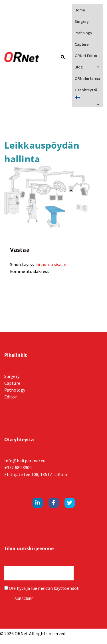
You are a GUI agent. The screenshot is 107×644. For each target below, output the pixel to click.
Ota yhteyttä (86, 89)
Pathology (83, 32)
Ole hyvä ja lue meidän (43, 588)
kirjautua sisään (50, 264)
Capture (82, 44)
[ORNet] (24, 57)
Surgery (82, 21)
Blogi (79, 67)
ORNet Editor (86, 55)
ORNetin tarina (87, 78)
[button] (62, 57)
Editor (10, 397)
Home (80, 10)
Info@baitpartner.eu (24, 460)
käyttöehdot (66, 588)
